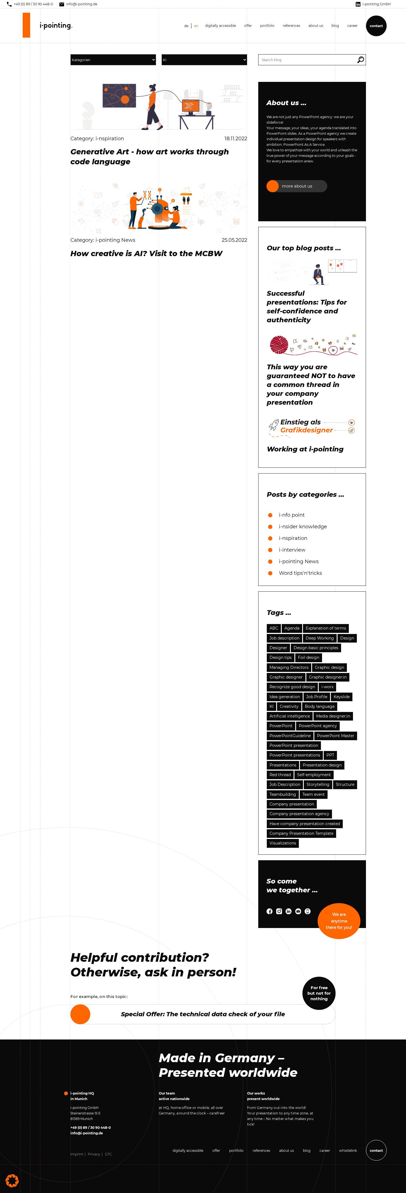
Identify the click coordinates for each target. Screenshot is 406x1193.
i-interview (292, 550)
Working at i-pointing (305, 449)
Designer (278, 647)
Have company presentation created (305, 823)
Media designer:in (333, 716)
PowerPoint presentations (295, 755)
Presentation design (322, 765)
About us (316, 26)
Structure (345, 784)
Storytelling (318, 784)
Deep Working (320, 638)
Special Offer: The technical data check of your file (203, 1014)
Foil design (308, 657)
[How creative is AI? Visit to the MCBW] (158, 208)
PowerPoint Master (335, 735)
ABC (274, 628)
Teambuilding (283, 794)
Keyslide (342, 696)
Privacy (94, 1154)
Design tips (281, 657)
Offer (248, 26)
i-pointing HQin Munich (82, 1096)
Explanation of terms (326, 628)
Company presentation (292, 804)
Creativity (289, 706)
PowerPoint (281, 725)
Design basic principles (316, 647)
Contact (376, 26)
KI (271, 706)
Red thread (280, 774)
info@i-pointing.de (86, 1133)
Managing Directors (289, 667)
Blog (306, 1150)
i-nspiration (293, 538)
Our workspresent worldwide (263, 1096)
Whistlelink (348, 1150)
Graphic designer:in (328, 677)
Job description (284, 638)
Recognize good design (292, 686)
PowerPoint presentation (294, 745)
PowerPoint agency (318, 725)
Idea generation (285, 696)
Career (352, 26)
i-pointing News (299, 561)
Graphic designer (286, 677)
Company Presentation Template (301, 833)
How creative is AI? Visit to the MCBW (146, 253)
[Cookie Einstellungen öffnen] (12, 1180)
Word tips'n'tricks (300, 573)
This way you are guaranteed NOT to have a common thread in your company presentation (311, 384)
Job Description (285, 784)
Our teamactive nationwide (174, 1096)
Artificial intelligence (290, 716)
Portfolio (267, 26)
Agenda (291, 628)
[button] (361, 59)
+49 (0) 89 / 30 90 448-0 (90, 1128)
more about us (297, 186)
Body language (319, 706)
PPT (330, 755)
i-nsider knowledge (303, 527)
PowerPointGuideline (290, 735)
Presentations (283, 765)
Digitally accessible (220, 26)
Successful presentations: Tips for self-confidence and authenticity (307, 306)
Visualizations (283, 843)
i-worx (327, 686)
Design (347, 638)
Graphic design (329, 667)
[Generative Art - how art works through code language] (158, 106)
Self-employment (314, 774)
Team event (313, 794)
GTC (108, 1154)
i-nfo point (292, 515)
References (291, 26)
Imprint (76, 1154)
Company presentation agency (299, 813)
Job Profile (316, 696)
